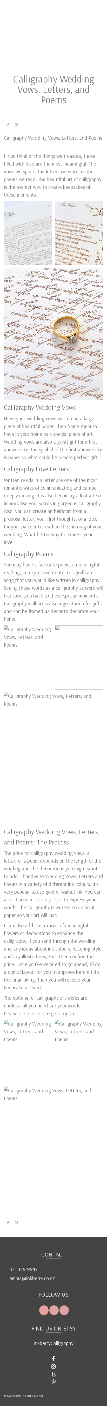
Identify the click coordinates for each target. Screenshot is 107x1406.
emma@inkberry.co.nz (31, 1278)
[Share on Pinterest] (16, 125)
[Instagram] (54, 1310)
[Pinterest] (64, 1310)
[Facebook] (44, 1310)
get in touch (32, 1013)
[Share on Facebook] (8, 125)
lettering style (48, 899)
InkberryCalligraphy (53, 1343)
